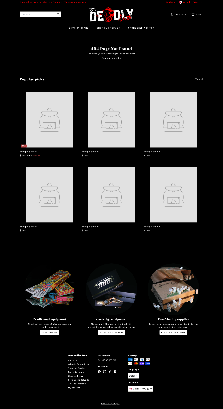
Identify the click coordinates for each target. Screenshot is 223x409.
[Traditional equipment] (49, 289)
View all (199, 79)
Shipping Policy (75, 376)
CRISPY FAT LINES (49, 332)
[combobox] (40, 14)
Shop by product (109, 27)
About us (72, 360)
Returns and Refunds (78, 380)
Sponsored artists (141, 27)
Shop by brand (79, 27)
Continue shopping (112, 58)
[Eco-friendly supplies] (173, 289)
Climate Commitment (79, 364)
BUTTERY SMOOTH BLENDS (111, 332)
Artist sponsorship (77, 384)
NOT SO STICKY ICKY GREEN (173, 332)
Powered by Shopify (110, 403)
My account (74, 388)
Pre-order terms (76, 372)
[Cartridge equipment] (111, 289)
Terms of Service (76, 368)
